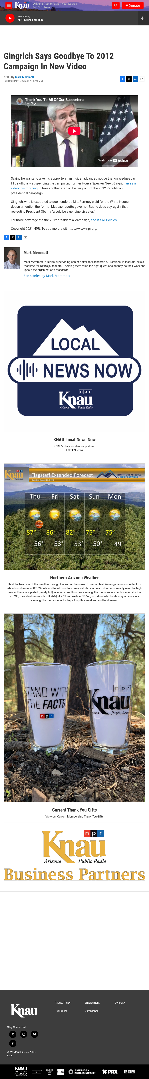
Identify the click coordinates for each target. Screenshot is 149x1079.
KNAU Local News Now (74, 439)
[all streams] (143, 18)
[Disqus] (74, 940)
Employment (92, 1002)
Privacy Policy (63, 1002)
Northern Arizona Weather (74, 577)
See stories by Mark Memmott (47, 275)
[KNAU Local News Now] (74, 361)
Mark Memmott (24, 77)
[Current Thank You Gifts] (74, 708)
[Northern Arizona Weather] (74, 517)
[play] (10, 18)
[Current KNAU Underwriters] (74, 855)
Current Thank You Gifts (74, 810)
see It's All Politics (104, 220)
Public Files (61, 1011)
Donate (134, 5)
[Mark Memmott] (12, 258)
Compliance (91, 1011)
